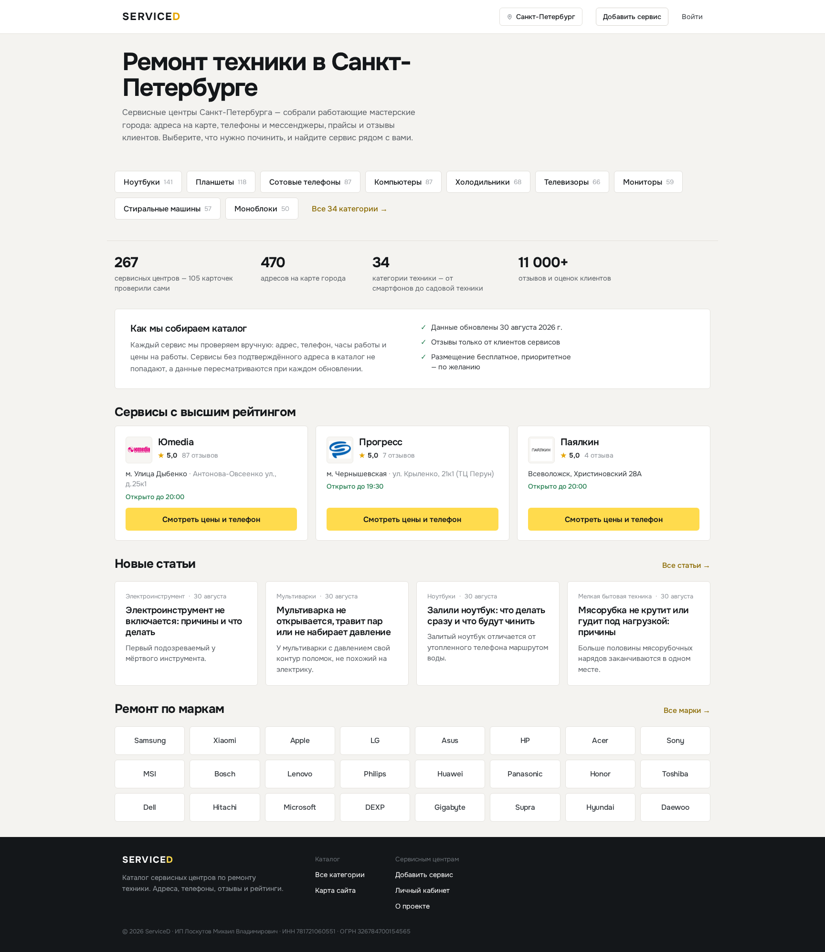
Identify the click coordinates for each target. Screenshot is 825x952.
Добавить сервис (632, 16)
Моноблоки (261, 209)
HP (525, 740)
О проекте (412, 906)
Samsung (150, 740)
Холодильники (488, 182)
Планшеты (221, 182)
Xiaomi (224, 740)
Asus (450, 740)
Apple (300, 740)
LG (375, 740)
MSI (149, 774)
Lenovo (299, 774)
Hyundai (600, 807)
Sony (675, 740)
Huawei (450, 774)
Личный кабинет (422, 890)
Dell (149, 807)
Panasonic (525, 774)
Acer (600, 740)
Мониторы (648, 182)
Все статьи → (686, 565)
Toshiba (675, 774)
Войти (692, 16)
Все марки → (687, 710)
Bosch (224, 774)
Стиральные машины (168, 209)
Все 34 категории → (350, 209)
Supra (525, 807)
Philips (375, 774)
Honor (600, 774)
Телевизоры (572, 182)
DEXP (374, 807)
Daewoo (675, 807)
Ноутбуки (148, 182)
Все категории (340, 874)
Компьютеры (403, 182)
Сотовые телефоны (310, 182)
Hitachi (225, 807)
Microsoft (300, 807)
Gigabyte (449, 807)
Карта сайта (335, 890)
